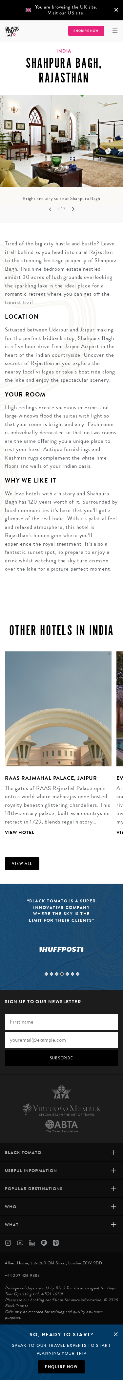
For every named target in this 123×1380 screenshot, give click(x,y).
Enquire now (61, 1367)
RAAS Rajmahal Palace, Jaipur (51, 778)
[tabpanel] (61, 148)
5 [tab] (67, 974)
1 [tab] (46, 974)
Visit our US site (65, 13)
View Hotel (19, 832)
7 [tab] (77, 974)
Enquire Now (85, 31)
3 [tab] (56, 974)
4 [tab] (62, 974)
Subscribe (61, 1058)
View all (22, 864)
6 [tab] (72, 974)
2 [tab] (51, 974)
